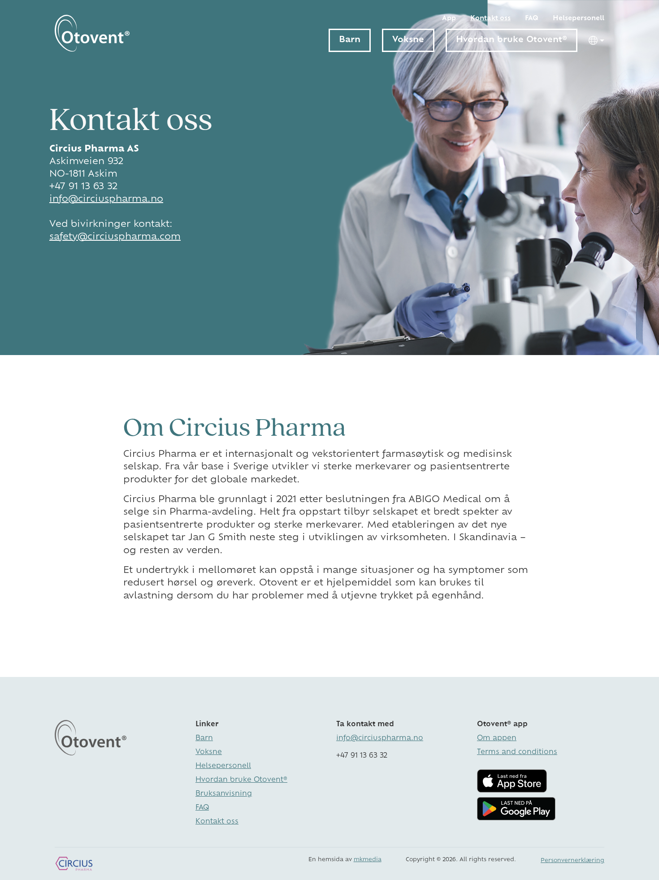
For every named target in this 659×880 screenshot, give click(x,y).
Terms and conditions (517, 752)
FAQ (531, 18)
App (449, 18)
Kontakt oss (490, 18)
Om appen (496, 738)
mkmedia (368, 860)
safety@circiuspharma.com (115, 237)
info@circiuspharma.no (106, 199)
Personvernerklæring (572, 860)
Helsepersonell (578, 18)
